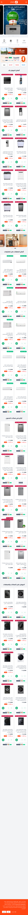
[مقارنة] (22, 98)
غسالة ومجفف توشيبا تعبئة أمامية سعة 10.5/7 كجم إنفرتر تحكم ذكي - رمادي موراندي (8, 636)
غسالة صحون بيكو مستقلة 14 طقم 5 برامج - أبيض (7, 436)
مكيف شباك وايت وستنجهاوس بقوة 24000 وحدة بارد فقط (8, 334)
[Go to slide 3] (12, 248)
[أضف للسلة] (16, 98)
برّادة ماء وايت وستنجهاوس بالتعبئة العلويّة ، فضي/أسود (21, 120)
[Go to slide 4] (11, 248)
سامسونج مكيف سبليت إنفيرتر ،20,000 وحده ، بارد (21, 397)
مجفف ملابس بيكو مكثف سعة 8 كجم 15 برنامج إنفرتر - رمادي (7, 699)
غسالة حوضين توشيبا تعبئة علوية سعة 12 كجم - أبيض (8, 184)
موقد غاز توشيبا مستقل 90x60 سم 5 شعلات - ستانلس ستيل (8, 89)
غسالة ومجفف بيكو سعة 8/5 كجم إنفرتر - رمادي (8, 602)
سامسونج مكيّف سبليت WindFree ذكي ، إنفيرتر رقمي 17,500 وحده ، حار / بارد (8, 398)
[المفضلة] (25, 98)
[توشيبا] (17, 65)
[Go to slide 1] (15, 248)
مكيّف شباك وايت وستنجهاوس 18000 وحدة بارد (8, 302)
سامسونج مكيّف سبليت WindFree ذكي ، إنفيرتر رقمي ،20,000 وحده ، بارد (8, 271)
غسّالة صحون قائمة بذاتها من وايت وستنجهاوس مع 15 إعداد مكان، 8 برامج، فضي (7, 501)
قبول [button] (4, 912)
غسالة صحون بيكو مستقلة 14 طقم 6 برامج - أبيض (7, 563)
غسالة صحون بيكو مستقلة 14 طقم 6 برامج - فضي (20, 532)
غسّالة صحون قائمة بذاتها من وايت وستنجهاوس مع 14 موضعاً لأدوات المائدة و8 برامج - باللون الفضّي (21, 469)
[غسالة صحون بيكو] (15, 19)
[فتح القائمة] (26, 2)
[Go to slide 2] (13, 248)
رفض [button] (8, 912)
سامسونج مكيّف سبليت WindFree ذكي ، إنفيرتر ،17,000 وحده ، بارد (21, 366)
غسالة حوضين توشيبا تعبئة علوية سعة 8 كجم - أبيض (21, 152)
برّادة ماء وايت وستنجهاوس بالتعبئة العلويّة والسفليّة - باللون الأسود (21, 89)
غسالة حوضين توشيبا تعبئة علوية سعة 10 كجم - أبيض (8, 216)
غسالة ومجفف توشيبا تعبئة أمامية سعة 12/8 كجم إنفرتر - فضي (20, 603)
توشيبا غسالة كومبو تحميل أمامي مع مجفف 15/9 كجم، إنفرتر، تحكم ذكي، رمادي (21, 731)
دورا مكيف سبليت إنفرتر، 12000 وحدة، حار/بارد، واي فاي (21, 334)
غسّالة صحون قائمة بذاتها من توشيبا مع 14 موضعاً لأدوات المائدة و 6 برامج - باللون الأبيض (21, 185)
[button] (13, 912)
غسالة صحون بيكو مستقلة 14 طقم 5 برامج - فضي (20, 500)
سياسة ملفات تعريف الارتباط (20, 904)
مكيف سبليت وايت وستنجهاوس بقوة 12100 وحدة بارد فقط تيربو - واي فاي (21, 271)
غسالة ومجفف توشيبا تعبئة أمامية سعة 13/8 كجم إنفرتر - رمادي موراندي (7, 731)
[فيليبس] (24, 65)
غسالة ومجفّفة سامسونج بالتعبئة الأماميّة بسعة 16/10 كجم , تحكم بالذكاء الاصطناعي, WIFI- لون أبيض (21, 667)
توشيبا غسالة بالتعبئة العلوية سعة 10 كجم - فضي (21, 216)
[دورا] (4, 65)
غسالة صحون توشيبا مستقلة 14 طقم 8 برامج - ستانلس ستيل (21, 564)
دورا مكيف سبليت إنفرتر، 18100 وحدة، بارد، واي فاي (21, 301)
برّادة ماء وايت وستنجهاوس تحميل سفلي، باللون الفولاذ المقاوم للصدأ (8, 153)
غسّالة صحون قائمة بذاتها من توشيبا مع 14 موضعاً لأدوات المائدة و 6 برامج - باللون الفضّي (7, 122)
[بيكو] (16, 240)
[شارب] (11, 65)
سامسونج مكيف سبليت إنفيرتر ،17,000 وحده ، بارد (8, 365)
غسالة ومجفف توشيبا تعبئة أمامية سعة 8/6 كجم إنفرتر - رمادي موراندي (7, 667)
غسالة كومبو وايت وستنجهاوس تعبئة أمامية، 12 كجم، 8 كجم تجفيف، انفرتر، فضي (21, 636)
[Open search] (2, 2)
